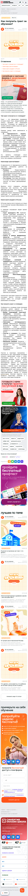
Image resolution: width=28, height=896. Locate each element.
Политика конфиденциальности (9, 887)
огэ (23, 5)
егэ (19, 5)
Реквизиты (24, 887)
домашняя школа (6, 5)
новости (13, 438)
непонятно (12, 457)
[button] (4, 780)
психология (19, 446)
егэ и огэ (5, 446)
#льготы (14, 17)
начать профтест (14, 502)
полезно (4, 457)
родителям (21, 438)
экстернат (14, 5)
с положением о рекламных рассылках (14, 795)
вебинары (5, 449)
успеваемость (14, 443)
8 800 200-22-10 (6, 831)
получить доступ (13, 800)
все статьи (6, 438)
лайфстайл (6, 441)
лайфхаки (5, 443)
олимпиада (21, 449)
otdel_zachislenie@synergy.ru (9, 828)
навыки (12, 446)
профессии (13, 449)
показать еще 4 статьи (14, 696)
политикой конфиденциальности (13, 791)
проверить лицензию (8, 853)
